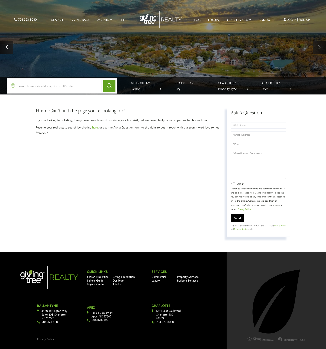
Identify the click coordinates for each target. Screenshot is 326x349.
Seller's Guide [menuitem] (95, 280)
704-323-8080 (27, 20)
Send (237, 218)
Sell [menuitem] (123, 20)
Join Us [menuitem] (116, 284)
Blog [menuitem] (196, 20)
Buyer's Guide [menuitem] (95, 284)
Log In (292, 20)
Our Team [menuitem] (118, 280)
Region (135, 89)
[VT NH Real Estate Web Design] (291, 339)
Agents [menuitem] (103, 20)
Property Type (227, 89)
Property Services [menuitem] (187, 277)
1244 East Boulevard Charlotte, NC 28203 (168, 314)
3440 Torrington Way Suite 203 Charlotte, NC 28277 (55, 314)
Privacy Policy (244, 209)
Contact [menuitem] (265, 20)
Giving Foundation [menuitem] (123, 277)
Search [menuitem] (57, 20)
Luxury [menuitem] (213, 20)
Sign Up (304, 20)
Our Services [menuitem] (237, 20)
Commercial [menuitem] (159, 277)
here (95, 127)
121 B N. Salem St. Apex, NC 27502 (102, 314)
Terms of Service (241, 229)
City (177, 89)
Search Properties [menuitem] (97, 277)
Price (264, 89)
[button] (6, 47)
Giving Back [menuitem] (80, 20)
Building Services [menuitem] (187, 280)
